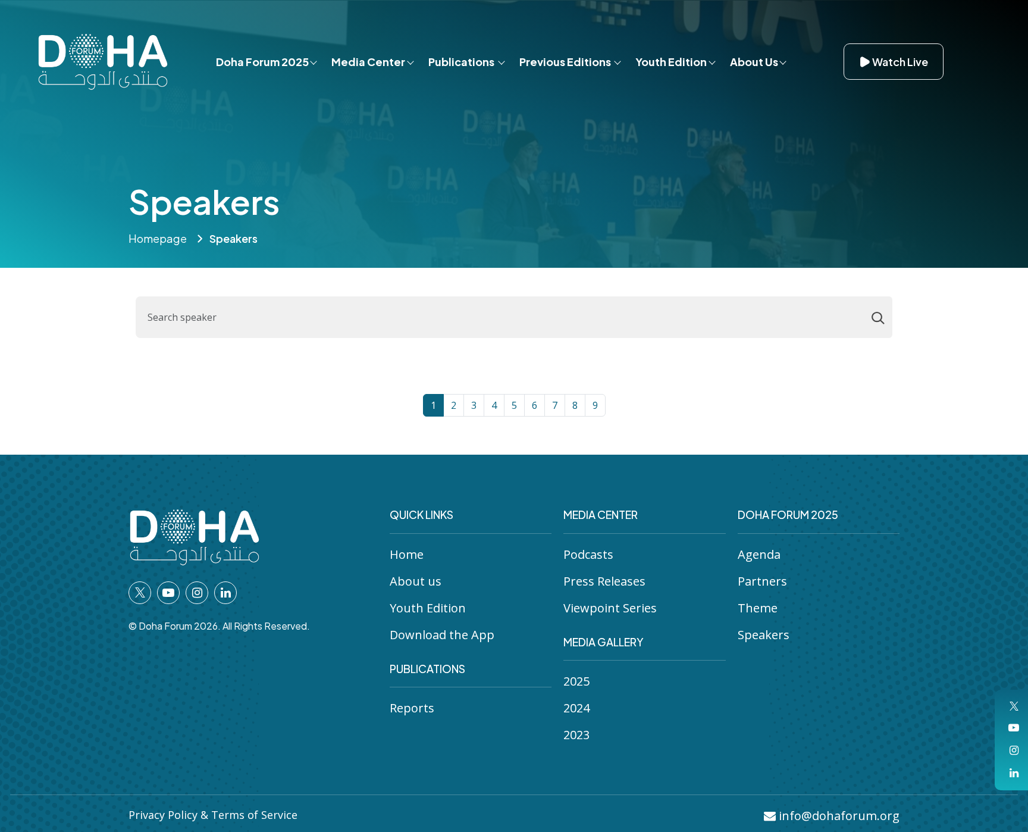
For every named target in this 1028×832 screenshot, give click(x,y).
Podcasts (588, 554)
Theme (758, 608)
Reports (412, 708)
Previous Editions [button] (566, 61)
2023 (576, 735)
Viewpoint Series (610, 608)
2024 (576, 708)
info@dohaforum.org (838, 816)
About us (415, 581)
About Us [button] (754, 61)
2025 (576, 681)
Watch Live (900, 61)
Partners (762, 581)
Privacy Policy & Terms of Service (212, 815)
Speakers (763, 635)
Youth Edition (428, 608)
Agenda (759, 554)
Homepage (157, 238)
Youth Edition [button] (671, 61)
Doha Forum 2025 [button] (262, 61)
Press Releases (604, 581)
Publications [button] (462, 61)
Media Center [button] (368, 61)
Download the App (442, 635)
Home (407, 554)
